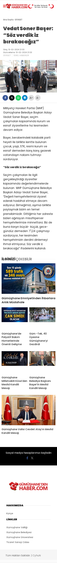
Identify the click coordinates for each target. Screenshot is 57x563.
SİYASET (7, 55)
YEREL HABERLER (21, 55)
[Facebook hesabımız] (27, 458)
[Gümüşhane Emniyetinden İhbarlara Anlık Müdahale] (28, 278)
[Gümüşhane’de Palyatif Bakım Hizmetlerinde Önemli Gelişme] (15, 318)
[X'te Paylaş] (12, 98)
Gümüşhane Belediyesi (19, 532)
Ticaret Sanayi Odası (17, 542)
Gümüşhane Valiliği (16, 527)
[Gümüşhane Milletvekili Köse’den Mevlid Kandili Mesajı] (15, 362)
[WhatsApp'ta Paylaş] (18, 98)
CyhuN (37, 555)
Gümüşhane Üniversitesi (19, 537)
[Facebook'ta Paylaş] (5, 98)
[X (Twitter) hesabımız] (32, 458)
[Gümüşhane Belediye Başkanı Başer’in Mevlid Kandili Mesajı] (42, 362)
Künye (9, 513)
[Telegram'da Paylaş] (25, 98)
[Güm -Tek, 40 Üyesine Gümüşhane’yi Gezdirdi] (42, 318)
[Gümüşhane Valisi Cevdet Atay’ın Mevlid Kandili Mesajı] (28, 410)
